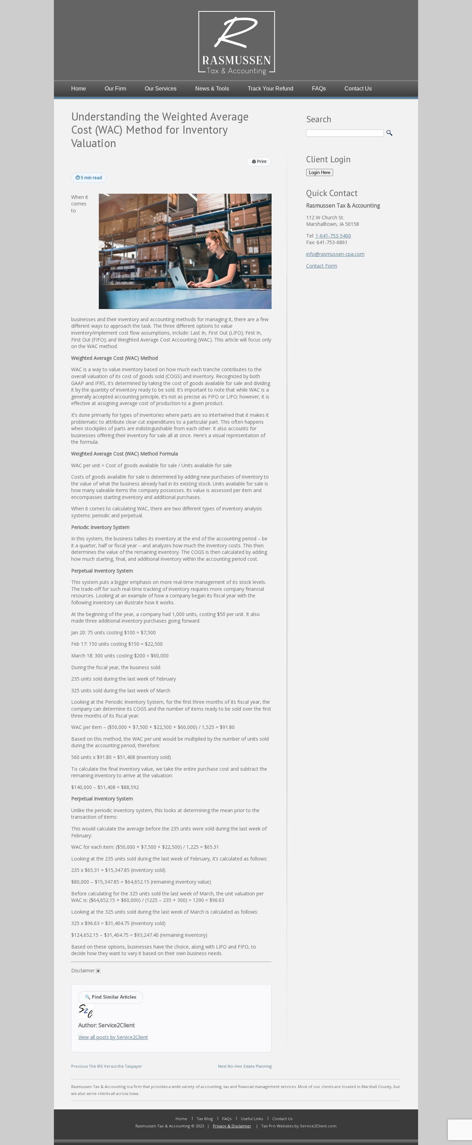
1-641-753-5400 (333, 235)
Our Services (161, 89)
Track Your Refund (270, 89)
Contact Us (358, 89)
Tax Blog (205, 1118)
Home (78, 89)
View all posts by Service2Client (113, 1037)
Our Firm (115, 89)
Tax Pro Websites (276, 1125)
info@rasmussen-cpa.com (335, 254)
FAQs (319, 89)
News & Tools (212, 89)
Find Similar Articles (110, 997)
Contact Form (321, 265)
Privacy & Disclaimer (232, 1125)
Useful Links (252, 1118)
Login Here (319, 172)
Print (259, 161)
